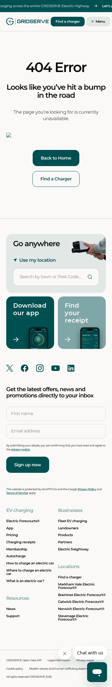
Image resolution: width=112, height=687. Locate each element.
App (9, 528)
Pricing (12, 535)
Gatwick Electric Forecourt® (81, 601)
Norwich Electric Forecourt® (81, 609)
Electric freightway (73, 549)
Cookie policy (14, 669)
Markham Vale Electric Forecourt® (76, 586)
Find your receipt (76, 313)
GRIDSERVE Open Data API (23, 660)
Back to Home (56, 158)
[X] (9, 368)
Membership (16, 549)
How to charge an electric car (30, 563)
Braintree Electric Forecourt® (81, 595)
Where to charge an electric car (29, 572)
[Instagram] (40, 368)
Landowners (68, 528)
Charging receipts (20, 542)
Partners (65, 542)
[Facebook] (24, 368)
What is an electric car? (25, 581)
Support (13, 616)
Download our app (27, 309)
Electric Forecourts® (23, 521)
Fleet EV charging (72, 521)
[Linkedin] (71, 368)
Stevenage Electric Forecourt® (73, 617)
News (11, 609)
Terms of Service (17, 493)
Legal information (59, 660)
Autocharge (16, 556)
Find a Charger (56, 179)
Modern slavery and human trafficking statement (60, 669)
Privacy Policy (87, 489)
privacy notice (20, 449)
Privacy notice (85, 660)
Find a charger (68, 21)
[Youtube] (55, 368)
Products (65, 535)
